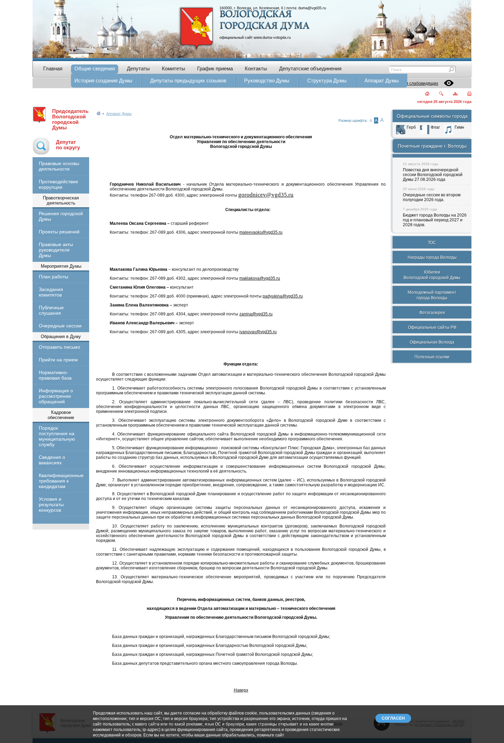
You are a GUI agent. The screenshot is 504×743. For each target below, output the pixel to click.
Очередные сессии (60, 325)
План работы (53, 276)
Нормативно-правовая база (55, 375)
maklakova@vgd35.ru (259, 278)
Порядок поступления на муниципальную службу (57, 436)
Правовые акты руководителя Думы (56, 250)
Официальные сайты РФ (432, 327)
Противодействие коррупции (58, 184)
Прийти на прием (58, 359)
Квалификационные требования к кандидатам (61, 481)
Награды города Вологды (432, 257)
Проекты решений (59, 231)
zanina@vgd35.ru (256, 314)
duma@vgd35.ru (312, 8)
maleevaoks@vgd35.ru (261, 232)
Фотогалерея (432, 312)
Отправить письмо (59, 347)
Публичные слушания (51, 310)
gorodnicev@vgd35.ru (265, 194)
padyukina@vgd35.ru (283, 296)
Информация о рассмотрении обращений (56, 396)
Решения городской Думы (61, 216)
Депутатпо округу (68, 144)
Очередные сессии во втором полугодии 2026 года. (431, 197)
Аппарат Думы (119, 114)
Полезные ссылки (432, 357)
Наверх (241, 690)
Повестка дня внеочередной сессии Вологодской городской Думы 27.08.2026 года (433, 174)
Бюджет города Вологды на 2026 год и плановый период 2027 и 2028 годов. (435, 220)
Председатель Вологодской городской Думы (70, 119)
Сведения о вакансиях (52, 459)
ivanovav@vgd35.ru (258, 331)
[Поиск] (437, 94)
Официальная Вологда (432, 342)
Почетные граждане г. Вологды (432, 146)
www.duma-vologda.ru (272, 37)
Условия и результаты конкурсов (51, 504)
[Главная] (423, 94)
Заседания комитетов (51, 292)
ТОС (432, 242)
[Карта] (451, 94)
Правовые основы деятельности (59, 166)
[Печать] (465, 94)
